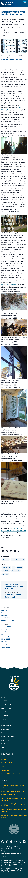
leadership (16, 571)
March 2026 (5, 639)
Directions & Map (7, 763)
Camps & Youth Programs (10, 774)
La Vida (4, 744)
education (6, 571)
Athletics (4, 715)
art (14, 567)
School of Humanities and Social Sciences (13, 799)
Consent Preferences (16, 870)
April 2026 (5, 636)
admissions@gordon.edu (10, 853)
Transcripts (5, 770)
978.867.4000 (6, 856)
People (3, 733)
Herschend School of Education (12, 791)
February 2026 (6, 641)
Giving (3, 719)
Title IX (4, 747)
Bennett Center (6, 740)
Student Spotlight (15, 60)
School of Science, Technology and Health (14, 816)
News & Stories (6, 726)
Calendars (5, 729)
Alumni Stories (6, 618)
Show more (5, 647)
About (3, 712)
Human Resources (7, 736)
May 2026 (4, 634)
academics (6, 567)
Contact (4, 759)
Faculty (4, 615)
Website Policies (7, 872)
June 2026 (5, 632)
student (5, 574)
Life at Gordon (6, 708)
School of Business (8, 795)
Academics (5, 701)
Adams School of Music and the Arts (12, 786)
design (19, 567)
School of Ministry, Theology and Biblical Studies (13, 805)
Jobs (3, 766)
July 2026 (5, 629)
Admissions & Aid (7, 704)
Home (3, 697)
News (3, 613)
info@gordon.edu (7, 851)
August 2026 (6, 627)
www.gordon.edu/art (8, 285)
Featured (4, 60)
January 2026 (6, 644)
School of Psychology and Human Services (13, 810)
